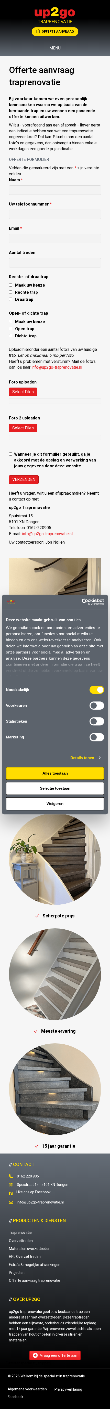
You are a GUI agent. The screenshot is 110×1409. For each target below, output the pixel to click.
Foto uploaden (23, 382)
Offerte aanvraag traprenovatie (34, 1280)
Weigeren (55, 803)
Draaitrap (24, 299)
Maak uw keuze (30, 285)
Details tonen (82, 757)
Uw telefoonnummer (30, 204)
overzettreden (49, 1317)
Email (15, 228)
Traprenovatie (20, 1233)
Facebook (15, 1397)
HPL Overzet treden (25, 1256)
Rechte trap (26, 292)
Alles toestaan (55, 773)
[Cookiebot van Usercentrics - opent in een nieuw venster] (81, 601)
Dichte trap (26, 336)
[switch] (97, 705)
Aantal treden (22, 252)
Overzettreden (21, 1241)
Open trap (24, 328)
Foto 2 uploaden (24, 418)
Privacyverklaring (68, 1389)
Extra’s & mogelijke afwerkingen (34, 1265)
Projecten (17, 1273)
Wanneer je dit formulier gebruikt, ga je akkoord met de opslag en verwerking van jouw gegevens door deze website (55, 460)
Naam (16, 179)
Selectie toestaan (55, 788)
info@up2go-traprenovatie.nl (56, 367)
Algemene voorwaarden (27, 1389)
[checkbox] (10, 285)
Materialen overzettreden (29, 1249)
